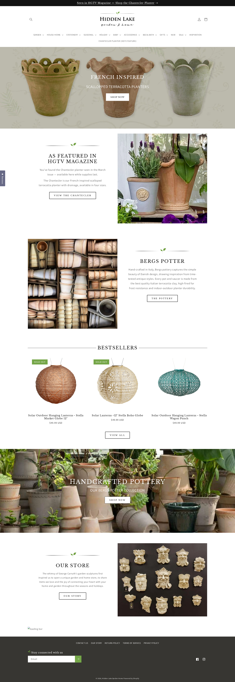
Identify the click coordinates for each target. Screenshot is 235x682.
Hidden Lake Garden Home (112, 678)
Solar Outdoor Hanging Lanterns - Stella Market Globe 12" (56, 417)
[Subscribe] (78, 659)
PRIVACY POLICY (151, 643)
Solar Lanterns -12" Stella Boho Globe (117, 415)
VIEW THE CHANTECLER (73, 195)
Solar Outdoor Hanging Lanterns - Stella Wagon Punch (179, 417)
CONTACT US (82, 643)
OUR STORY (73, 596)
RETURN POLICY (112, 643)
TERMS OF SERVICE (132, 643)
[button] (31, 19)
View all (117, 435)
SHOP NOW (117, 500)
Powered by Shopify (131, 678)
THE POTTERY (162, 298)
